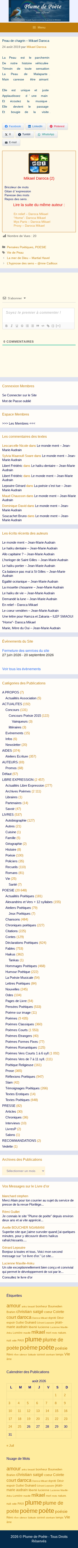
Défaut (6, 774)
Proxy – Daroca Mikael (29, 225)
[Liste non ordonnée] (32, 325)
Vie (7, 878)
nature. (62, 1332)
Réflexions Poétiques (20, 1076)
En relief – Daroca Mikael (31, 214)
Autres (10, 826)
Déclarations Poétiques (21, 942)
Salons (10, 1135)
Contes (10, 937)
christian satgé (29, 1311)
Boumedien (55, 1306)
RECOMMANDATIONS (19, 1140)
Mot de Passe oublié (16, 401)
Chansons (12, 919)
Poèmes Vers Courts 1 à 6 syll (27, 1053)
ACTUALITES (12, 704)
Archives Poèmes (18, 791)
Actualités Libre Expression (24, 785)
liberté (33, 1327)
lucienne (43, 1327)
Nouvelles (12, 989)
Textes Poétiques (17, 1100)
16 (65, 1411)
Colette (58, 1312)
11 (19, 1411)
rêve (16, 1354)
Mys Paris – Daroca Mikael (32, 221)
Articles (10, 1111)
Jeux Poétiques (20, 913)
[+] (58, 325)
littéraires (15, 727)
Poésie (10, 855)
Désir (60, 1317)
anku (24, 1306)
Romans (11, 873)
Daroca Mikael (39, 1318)
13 (38, 1411)
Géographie (13, 843)
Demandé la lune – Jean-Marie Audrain (29, 599)
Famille (10, 838)
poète (46, 1347)
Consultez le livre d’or (17, 1277)
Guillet (20, 1322)
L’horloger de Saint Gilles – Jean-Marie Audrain (35, 560)
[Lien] (47, 325)
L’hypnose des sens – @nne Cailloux (32, 263)
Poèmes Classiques (19, 1024)
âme (9, 1359)
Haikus (10, 954)
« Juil (10, 1445)
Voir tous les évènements (21, 668)
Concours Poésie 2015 (25, 715)
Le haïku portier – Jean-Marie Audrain (28, 566)
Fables (10, 948)
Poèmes (11, 1018)
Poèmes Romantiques (21, 1047)
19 (28, 1419)
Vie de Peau (15, 252)
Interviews (12, 1123)
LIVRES (8, 814)
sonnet (41, 1354)
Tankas (14, 960)
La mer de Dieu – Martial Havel (28, 258)
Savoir (10, 809)
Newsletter (13, 745)
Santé (13, 884)
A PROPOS (10, 692)
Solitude (32, 1354)
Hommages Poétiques (21, 966)
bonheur (41, 1306)
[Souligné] (16, 325)
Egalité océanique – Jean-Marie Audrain (30, 581)
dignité (52, 1317)
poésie (61, 1348)
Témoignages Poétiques (22, 1088)
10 (10, 1411)
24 (10, 1426)
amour (13, 1305)
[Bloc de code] (42, 325)
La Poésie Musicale (19, 977)
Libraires (11, 797)
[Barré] (21, 325)
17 (10, 1419)
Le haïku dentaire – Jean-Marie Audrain (29, 548)
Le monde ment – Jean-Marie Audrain (28, 542)
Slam (9, 1082)
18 (19, 1419)
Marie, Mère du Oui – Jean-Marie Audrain (31, 628)
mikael (38, 1332)
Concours (12, 710)
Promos (11, 768)
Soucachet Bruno (14, 516)
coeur (48, 1312)
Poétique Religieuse (19, 1065)
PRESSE (8, 1105)
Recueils (11, 867)
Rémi (9, 1354)
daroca (24, 1317)
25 (19, 1426)
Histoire (10, 849)
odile (14, 1340)
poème (29, 1347)
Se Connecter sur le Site (19, 395)
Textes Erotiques (17, 1094)
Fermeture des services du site (25, 650)
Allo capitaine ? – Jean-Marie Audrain (28, 554)
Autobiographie (15, 820)
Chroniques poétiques (20, 925)
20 (38, 1419)
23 (65, 1419)
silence (23, 1354)
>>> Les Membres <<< (18, 423)
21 (47, 1419)
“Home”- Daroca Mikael (30, 218)
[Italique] (11, 325)
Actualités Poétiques (19, 896)
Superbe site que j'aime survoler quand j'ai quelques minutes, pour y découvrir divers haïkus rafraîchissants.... (38, 1236)
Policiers (11, 861)
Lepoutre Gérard (13, 486)
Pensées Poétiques (20, 247)
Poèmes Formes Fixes (21, 1041)
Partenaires (13, 803)
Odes (9, 995)
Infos (8, 739)
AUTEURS (10, 762)
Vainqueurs (20, 721)
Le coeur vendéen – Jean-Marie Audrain (30, 610)
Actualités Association (20, 698)
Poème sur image (18, 1012)
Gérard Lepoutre (45, 1322)
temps (59, 1354)
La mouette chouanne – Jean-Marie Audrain (33, 587)
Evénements (14, 733)
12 (28, 1411)
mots (54, 1333)
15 (56, 1411)
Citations (11, 931)
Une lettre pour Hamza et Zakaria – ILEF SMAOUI (37, 616)
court (11, 1317)
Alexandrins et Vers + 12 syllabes (29, 902)
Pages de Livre (16, 1001)
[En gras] (6, 325)
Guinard (30, 1322)
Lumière (18, 1332)
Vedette (7, 1146)
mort (48, 1332)
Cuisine (10, 832)
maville (27, 1333)
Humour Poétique (17, 972)
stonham (50, 1354)
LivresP (10, 1129)
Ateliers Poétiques (18, 908)
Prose (9, 1071)
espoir (10, 1322)
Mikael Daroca (36, 178)
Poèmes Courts (16, 1030)
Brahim (10, 1312)
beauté (31, 1306)
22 (56, 1419)
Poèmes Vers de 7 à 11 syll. (25, 1059)
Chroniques (13, 1117)
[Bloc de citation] (37, 325)
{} (53, 325)
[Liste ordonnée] (27, 325)
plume (33, 1339)
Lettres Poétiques (17, 983)
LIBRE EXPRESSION (18, 779)
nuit (8, 1340)
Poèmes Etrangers (18, 1036)
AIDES (7, 750)
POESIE (40, 247)
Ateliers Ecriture (16, 756)
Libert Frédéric (12, 465)
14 (47, 1411)
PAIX (21, 1340)
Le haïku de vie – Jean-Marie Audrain (28, 593)
